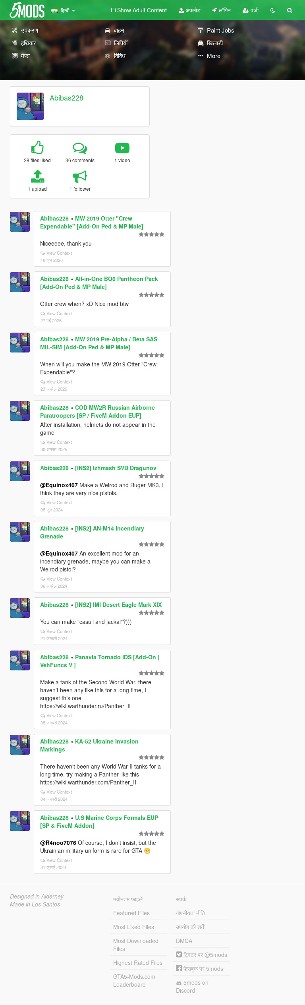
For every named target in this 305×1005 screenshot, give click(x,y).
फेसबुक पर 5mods (202, 968)
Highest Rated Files (137, 962)
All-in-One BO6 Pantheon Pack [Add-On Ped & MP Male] (99, 282)
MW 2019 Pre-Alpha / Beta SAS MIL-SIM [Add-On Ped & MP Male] (98, 343)
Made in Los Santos (35, 904)
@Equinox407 (59, 485)
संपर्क (181, 899)
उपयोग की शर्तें (190, 927)
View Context (59, 253)
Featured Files (131, 913)
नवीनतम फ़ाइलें (128, 899)
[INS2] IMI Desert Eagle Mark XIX (118, 604)
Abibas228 (66, 97)
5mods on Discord (192, 986)
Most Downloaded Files (135, 945)
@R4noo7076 (58, 842)
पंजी (254, 10)
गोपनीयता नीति (190, 913)
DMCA (184, 941)
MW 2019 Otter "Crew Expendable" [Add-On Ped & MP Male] (91, 222)
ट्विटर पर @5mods (204, 955)
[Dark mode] (272, 10)
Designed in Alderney (37, 896)
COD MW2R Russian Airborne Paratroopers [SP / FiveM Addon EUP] (97, 411)
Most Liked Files (133, 927)
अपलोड (192, 10)
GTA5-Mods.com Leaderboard (134, 980)
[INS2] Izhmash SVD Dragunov (115, 468)
